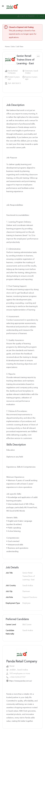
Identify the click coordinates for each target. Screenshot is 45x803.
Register (31, 16)
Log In (22, 16)
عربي (42, 16)
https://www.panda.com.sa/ (20, 681)
